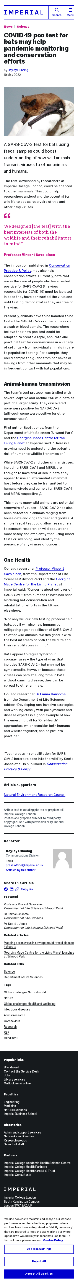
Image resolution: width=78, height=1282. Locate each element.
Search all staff (14, 1144)
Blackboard (11, 1067)
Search (57, 15)
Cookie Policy (53, 1240)
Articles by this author (21, 870)
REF (6, 1032)
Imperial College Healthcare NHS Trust (29, 1171)
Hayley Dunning (18, 70)
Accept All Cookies (39, 1274)
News (8, 27)
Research (10, 1027)
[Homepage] (26, 12)
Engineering (12, 1102)
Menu (70, 15)
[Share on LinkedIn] (11, 889)
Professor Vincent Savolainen (23, 904)
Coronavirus (12, 1021)
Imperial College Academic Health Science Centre (37, 1163)
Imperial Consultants (17, 1175)
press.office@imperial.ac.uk (24, 865)
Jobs (7, 1075)
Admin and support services (22, 1132)
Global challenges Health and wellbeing (29, 1004)
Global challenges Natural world (25, 992)
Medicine (10, 1106)
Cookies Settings (39, 1249)
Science (23, 27)
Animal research (14, 1015)
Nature (8, 998)
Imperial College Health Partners (25, 1167)
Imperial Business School (20, 1114)
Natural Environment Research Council (34, 795)
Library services (14, 1079)
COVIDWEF (11, 1038)
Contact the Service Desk (21, 1071)
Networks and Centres (19, 1136)
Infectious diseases (17, 1009)
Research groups (15, 1140)
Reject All (39, 1261)
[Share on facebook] (6, 889)
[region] (39, 1244)
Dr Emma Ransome (51, 694)
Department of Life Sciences (23, 977)
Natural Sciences (15, 1110)
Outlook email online (17, 1083)
